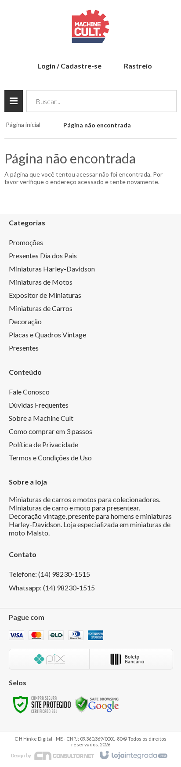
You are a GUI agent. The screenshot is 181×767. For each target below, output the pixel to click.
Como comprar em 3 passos (50, 431)
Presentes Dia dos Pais (43, 255)
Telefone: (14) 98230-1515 (49, 574)
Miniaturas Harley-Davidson (52, 268)
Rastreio (138, 66)
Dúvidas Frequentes (39, 405)
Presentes (24, 348)
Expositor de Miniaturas (45, 295)
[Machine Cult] (90, 26)
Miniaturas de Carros (40, 308)
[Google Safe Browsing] (97, 704)
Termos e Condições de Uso (50, 457)
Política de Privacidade (43, 444)
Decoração (25, 321)
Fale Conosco (29, 391)
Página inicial (23, 124)
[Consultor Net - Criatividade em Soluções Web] (52, 755)
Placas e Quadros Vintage (47, 334)
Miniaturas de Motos (40, 282)
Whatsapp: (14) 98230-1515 (52, 587)
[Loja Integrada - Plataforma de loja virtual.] (132, 755)
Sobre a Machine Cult (41, 418)
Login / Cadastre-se (69, 66)
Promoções (26, 242)
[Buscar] (164, 101)
